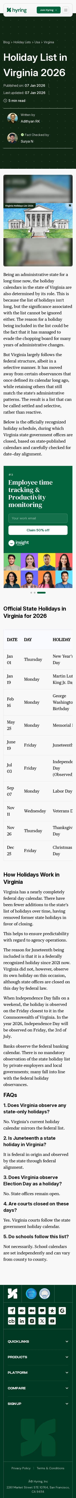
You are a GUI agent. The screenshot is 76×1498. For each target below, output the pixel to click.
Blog (6, 42)
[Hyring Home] (12, 1294)
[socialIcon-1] (22, 1311)
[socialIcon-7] (22, 1321)
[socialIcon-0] (11, 1311)
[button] (31, 593)
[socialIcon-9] (42, 1321)
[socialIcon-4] (52, 1311)
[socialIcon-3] (42, 1311)
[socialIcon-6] (11, 1321)
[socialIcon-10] (52, 1321)
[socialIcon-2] (32, 1311)
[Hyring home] (17, 10)
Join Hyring (46, 10)
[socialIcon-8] (32, 1321)
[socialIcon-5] (62, 1311)
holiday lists (22, 42)
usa (38, 42)
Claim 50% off (38, 530)
